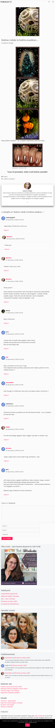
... (27, 201)
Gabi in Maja (38, 716)
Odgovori (6, 230)
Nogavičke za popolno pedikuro (10, 693)
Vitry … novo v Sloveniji (8, 599)
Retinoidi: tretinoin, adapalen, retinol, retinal (14, 689)
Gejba (8, 427)
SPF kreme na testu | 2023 (9, 601)
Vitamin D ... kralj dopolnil (8, 701)
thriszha (8, 448)
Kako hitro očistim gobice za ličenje (11, 703)
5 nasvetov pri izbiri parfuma (10, 604)
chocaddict (10, 382)
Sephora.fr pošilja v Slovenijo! (10, 596)
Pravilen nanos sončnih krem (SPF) (11, 687)
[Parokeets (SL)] (6, 2)
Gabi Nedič (8, 658)
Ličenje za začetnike (7, 707)
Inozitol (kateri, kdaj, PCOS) (9, 594)
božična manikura (9, 179)
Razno (5, 176)
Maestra (9, 237)
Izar (7, 357)
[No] (53, 723)
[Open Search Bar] (49, 2)
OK (27, 725)
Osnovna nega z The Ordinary (10, 690)
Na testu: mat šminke (7, 705)
